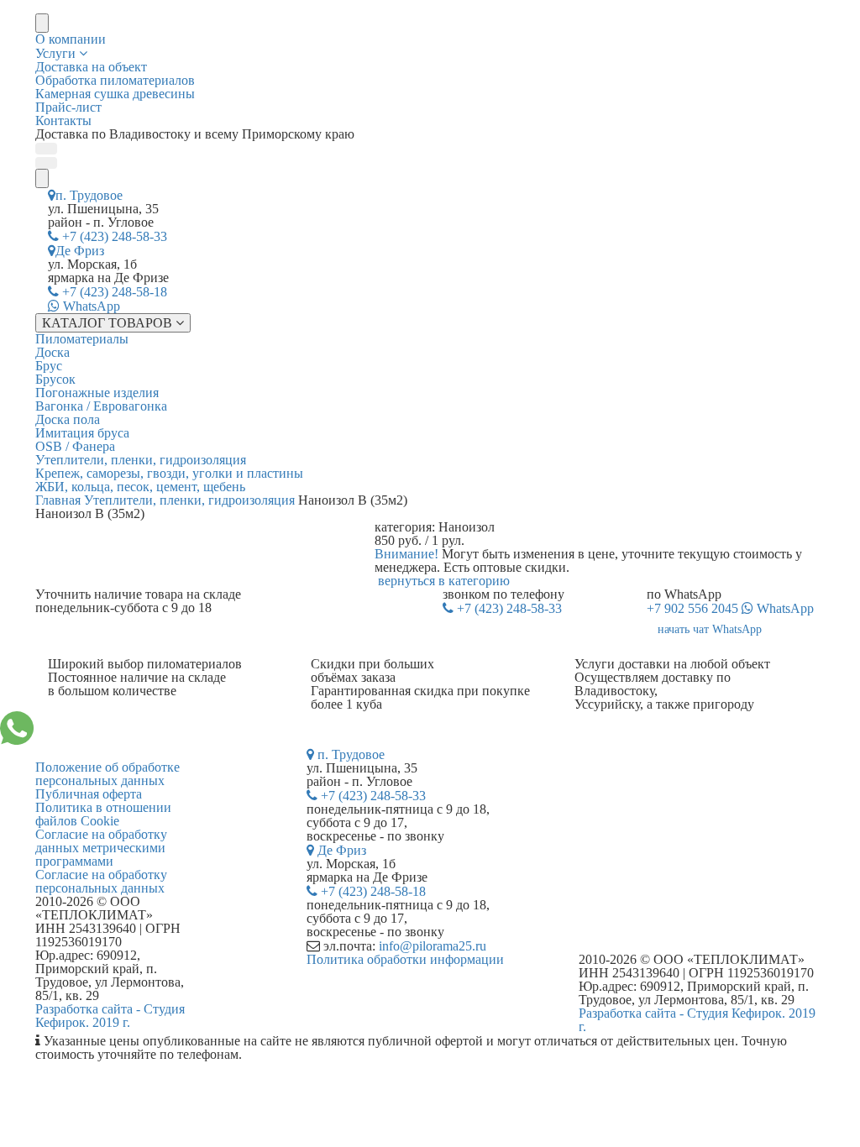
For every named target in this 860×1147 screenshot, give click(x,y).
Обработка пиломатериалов (115, 80)
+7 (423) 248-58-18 (113, 292)
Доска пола (67, 419)
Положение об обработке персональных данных (107, 774)
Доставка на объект (91, 67)
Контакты (63, 120)
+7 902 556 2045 (730, 608)
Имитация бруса (82, 433)
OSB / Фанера (75, 446)
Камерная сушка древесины (115, 93)
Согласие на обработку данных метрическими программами (101, 847)
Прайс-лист (68, 107)
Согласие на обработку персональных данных (101, 881)
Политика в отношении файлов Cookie (103, 814)
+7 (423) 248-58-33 (113, 236)
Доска (52, 352)
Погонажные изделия (97, 392)
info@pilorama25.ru (432, 946)
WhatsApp (90, 306)
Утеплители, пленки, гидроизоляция (140, 460)
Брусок (55, 379)
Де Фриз (79, 251)
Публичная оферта (88, 794)
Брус (48, 366)
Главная (58, 500)
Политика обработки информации (405, 959)
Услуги (57, 53)
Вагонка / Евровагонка (101, 406)
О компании (70, 39)
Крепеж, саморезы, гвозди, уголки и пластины (169, 473)
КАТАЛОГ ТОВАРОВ (109, 323)
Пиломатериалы (81, 339)
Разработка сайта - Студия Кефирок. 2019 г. (110, 1015)
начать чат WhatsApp (710, 629)
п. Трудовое (89, 195)
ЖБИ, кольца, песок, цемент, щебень (140, 486)
